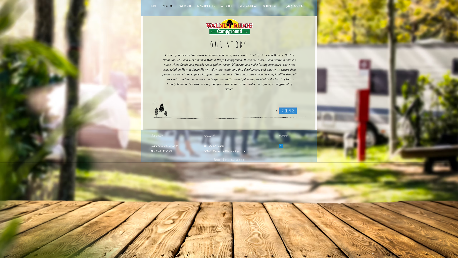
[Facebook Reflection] (281, 146)
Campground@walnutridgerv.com (229, 151)
